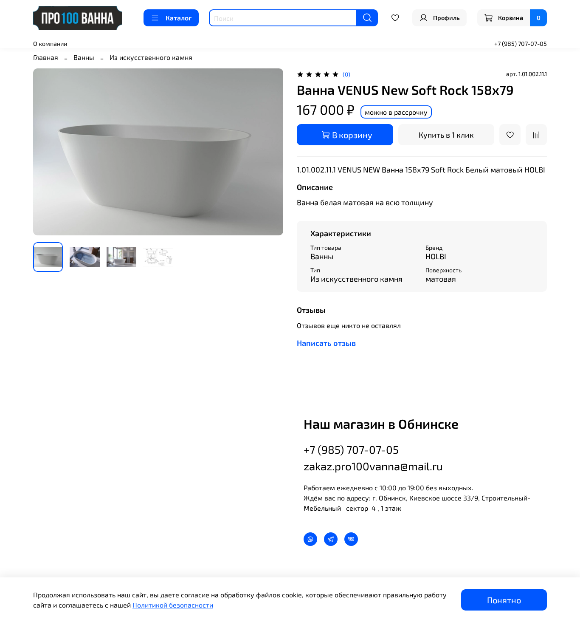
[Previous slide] (47, 151)
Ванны (83, 57)
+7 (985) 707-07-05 (520, 43)
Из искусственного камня (151, 57)
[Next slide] (269, 151)
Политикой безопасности (172, 605)
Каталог (178, 18)
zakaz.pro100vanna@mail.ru (373, 465)
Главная (45, 57)
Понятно (504, 600)
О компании (50, 43)
